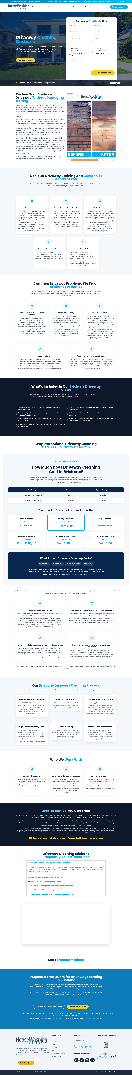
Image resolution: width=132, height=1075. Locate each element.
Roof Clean (98, 48)
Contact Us (101, 7)
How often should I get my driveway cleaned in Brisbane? (52, 886)
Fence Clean (75, 55)
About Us (42, 7)
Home (34, 7)
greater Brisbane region (52, 989)
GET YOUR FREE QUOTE (102, 73)
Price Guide (63, 7)
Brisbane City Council (92, 833)
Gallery (85, 7)
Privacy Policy (100, 1072)
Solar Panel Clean (76, 53)
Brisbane (36, 985)
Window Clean (99, 53)
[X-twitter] (87, 1060)
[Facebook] (76, 1060)
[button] (66, 863)
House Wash (75, 48)
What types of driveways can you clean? (46, 890)
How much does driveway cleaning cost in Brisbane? (50, 863)
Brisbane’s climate (36, 291)
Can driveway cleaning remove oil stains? (46, 877)
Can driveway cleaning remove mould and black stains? (52, 894)
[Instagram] (81, 1060)
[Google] (92, 1060)
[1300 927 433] (75, 1046)
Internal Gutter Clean (101, 51)
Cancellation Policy (110, 1072)
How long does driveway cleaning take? (46, 881)
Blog (92, 7)
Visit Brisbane (98, 1018)
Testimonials (75, 7)
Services (51, 7)
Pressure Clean (76, 51)
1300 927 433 (85, 1047)
